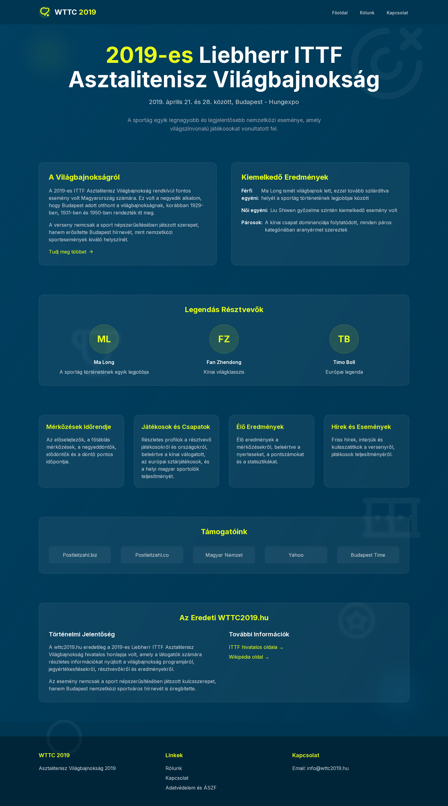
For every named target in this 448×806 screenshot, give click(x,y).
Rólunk (367, 12)
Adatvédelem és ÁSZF (191, 788)
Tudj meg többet (67, 252)
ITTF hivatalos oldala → (256, 647)
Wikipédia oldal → (249, 657)
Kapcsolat (397, 12)
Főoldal (340, 12)
